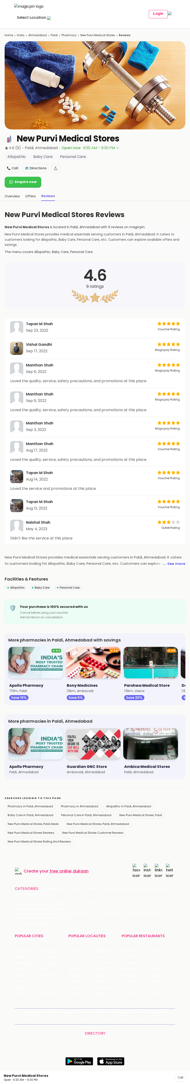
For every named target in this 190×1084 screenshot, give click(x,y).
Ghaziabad (23, 963)
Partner (56, 1020)
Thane (46, 981)
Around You (70, 1012)
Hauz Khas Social (161, 993)
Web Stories (161, 1020)
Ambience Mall (106, 963)
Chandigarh (50, 957)
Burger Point (157, 957)
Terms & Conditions (152, 1012)
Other (44, 894)
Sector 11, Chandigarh (81, 975)
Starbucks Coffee (135, 981)
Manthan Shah (39, 365)
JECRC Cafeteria (161, 975)
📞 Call (12, 168)
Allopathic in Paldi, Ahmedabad (128, 806)
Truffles (128, 951)
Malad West (77, 987)
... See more (174, 563)
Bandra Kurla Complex (81, 981)
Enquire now (26, 182)
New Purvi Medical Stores (97, 35)
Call (180, 1077)
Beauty (74, 888)
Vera (124, 1020)
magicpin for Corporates (98, 1020)
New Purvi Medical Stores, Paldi (140, 815)
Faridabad (49, 963)
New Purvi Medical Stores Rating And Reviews (39, 841)
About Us (51, 1012)
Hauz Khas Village (81, 993)
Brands (70, 1020)
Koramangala (79, 951)
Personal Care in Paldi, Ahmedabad (86, 815)
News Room (32, 1012)
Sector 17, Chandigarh (108, 969)
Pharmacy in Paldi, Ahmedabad (30, 806)
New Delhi (22, 951)
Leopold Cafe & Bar (161, 981)
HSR (71, 957)
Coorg (46, 987)
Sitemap (26, 1020)
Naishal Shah (38, 522)
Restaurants (53, 888)
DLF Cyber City (80, 963)
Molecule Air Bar (134, 969)
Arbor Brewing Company (135, 957)
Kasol (19, 993)
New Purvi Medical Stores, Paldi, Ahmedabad (98, 824)
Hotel (167, 888)
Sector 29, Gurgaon (108, 957)
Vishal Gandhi (39, 344)
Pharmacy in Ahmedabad (79, 806)
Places (42, 1020)
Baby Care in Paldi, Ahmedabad (30, 815)
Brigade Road (105, 951)
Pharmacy (69, 35)
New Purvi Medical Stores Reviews (31, 833)
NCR (44, 969)
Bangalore (23, 957)
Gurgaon (48, 951)
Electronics (148, 888)
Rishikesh (22, 987)
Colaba (100, 981)
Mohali (20, 975)
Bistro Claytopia (160, 951)
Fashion (92, 888)
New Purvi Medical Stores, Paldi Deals (33, 824)
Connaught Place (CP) (108, 987)
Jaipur (20, 969)
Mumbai (47, 975)
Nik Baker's (130, 963)
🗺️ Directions (36, 168)
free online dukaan (69, 871)
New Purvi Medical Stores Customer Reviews (93, 833)
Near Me (99, 1012)
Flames (153, 963)
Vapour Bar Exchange (135, 975)
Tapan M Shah (39, 324)
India (20, 35)
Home (9, 35)
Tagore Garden (107, 993)
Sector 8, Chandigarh (81, 969)
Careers (142, 1020)
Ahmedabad (37, 35)
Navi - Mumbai (26, 981)
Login (158, 14)
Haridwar (48, 993)
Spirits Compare (122, 1012)
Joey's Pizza (131, 987)
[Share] (55, 168)
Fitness (127, 888)
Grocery (110, 888)
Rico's (152, 987)
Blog (86, 1012)
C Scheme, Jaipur (108, 975)
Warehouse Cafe (161, 969)
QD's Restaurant (135, 993)
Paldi (54, 35)
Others (95, 1046)
